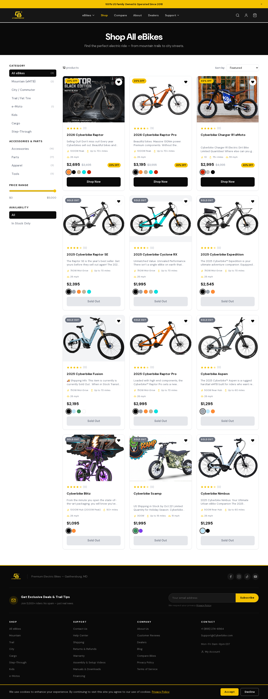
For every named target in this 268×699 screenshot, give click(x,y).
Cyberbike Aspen (214, 374)
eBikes (86, 15)
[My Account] (246, 15)
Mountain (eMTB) (33, 81)
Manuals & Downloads (87, 669)
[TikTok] (247, 576)
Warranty (79, 655)
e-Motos (14, 676)
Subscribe (247, 597)
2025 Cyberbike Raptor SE (87, 254)
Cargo (16, 123)
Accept (229, 692)
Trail (11, 642)
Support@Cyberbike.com (217, 635)
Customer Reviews (148, 635)
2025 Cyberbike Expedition (222, 254)
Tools (33, 174)
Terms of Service (147, 669)
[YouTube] (255, 576)
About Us (143, 628)
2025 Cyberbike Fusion (85, 374)
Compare (120, 15)
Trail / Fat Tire (21, 98)
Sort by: (220, 68)
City (11, 649)
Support (170, 15)
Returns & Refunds (85, 649)
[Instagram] (239, 576)
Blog (139, 649)
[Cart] (255, 15)
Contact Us (80, 628)
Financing (79, 676)
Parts (33, 157)
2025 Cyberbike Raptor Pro (155, 374)
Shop (104, 15)
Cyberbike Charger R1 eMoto (223, 135)
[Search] (238, 15)
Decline (250, 692)
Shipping (78, 642)
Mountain (15, 635)
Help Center (80, 635)
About (137, 15)
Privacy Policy (203, 605)
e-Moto (33, 106)
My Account (212, 651)
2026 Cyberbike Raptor (85, 135)
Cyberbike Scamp (148, 493)
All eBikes (33, 73)
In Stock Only (21, 223)
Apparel (33, 165)
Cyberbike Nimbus (215, 493)
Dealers (153, 15)
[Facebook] (230, 576)
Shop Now (94, 181)
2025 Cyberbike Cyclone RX (155, 254)
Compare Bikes (146, 655)
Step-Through (22, 132)
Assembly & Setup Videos (89, 662)
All (13, 215)
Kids (14, 115)
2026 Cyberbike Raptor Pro (155, 135)
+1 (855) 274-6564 (212, 628)
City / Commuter (23, 90)
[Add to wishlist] (118, 82)
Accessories (33, 149)
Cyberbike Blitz (79, 493)
